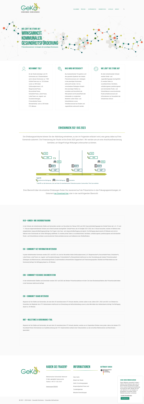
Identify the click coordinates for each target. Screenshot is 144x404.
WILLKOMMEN (76, 9)
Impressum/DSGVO (52, 386)
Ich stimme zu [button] (125, 398)
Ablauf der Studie (78, 380)
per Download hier (61, 193)
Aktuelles (110, 9)
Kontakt (117, 9)
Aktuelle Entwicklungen (80, 392)
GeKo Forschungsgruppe (80, 383)
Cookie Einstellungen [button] (126, 395)
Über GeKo (76, 377)
